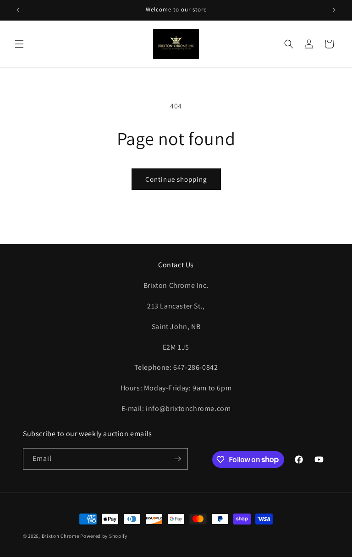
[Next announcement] (334, 10)
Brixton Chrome (60, 536)
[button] (19, 44)
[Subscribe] (177, 459)
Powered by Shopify (103, 536)
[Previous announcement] (18, 10)
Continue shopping (176, 179)
